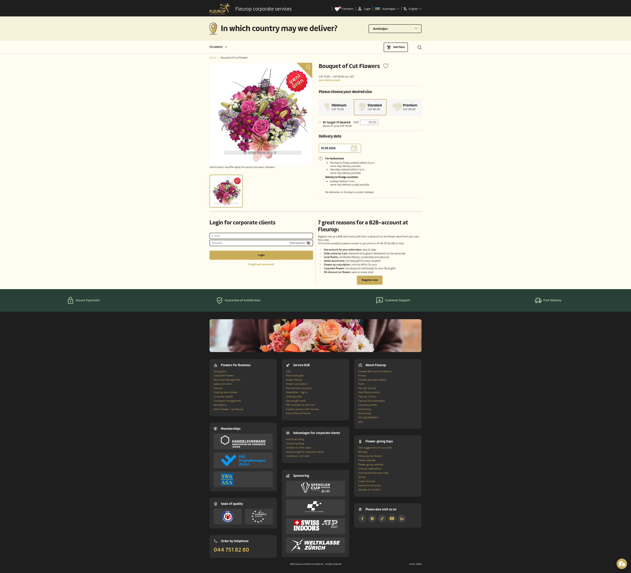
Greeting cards (294, 396)
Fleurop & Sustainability (371, 400)
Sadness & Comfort (369, 489)
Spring (361, 477)
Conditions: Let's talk (297, 456)
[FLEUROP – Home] (220, 9)
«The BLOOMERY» (368, 417)
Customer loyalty (223, 396)
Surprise (218, 388)
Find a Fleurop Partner (298, 413)
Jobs (360, 421)
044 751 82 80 (231, 549)
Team (361, 383)
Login (261, 255)
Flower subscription (297, 383)
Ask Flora (399, 47)
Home (213, 57)
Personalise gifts (295, 375)
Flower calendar (367, 460)
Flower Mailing (294, 379)
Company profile (367, 404)
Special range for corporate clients (305, 451)
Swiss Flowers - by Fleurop (228, 409)
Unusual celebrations (370, 468)
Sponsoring (364, 413)
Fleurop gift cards (295, 400)
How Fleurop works (369, 392)
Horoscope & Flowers (370, 456)
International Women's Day (373, 472)
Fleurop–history (367, 396)
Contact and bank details (372, 379)
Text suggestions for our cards (375, 447)
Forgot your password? (261, 264)
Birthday (362, 451)
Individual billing (295, 439)
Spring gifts (220, 371)
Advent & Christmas (369, 485)
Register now (370, 280)
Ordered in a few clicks (298, 447)
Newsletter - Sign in (297, 392)
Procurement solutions (299, 388)
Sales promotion (223, 383)
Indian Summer (366, 481)
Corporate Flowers (224, 375)
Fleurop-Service (367, 388)
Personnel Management (227, 379)
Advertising (364, 409)
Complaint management (227, 400)
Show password (297, 242)
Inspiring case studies (225, 392)
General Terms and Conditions (375, 371)
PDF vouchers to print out (300, 404)
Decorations (220, 404)
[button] (218, 47)
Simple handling (295, 443)
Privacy (362, 375)
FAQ (288, 371)
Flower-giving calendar (370, 464)
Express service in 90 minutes (302, 409)
